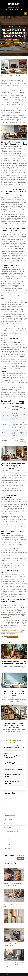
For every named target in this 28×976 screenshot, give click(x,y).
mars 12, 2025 (6, 76)
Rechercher (20, 858)
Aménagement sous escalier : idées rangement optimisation (14, 725)
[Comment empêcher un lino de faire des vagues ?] (14, 895)
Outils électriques (8, 827)
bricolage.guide (14, 8)
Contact (13, 974)
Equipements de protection (10, 807)
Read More (13, 651)
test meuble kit (11, 633)
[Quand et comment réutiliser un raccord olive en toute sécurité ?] (14, 874)
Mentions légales (5, 974)
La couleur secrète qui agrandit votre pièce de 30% (14, 693)
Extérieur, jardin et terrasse (10, 811)
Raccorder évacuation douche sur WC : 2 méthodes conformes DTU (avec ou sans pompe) (14, 964)
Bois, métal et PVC (8, 798)
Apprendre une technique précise (12, 775)
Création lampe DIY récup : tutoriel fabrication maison (14, 662)
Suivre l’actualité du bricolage (13, 769)
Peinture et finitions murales (11, 831)
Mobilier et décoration (18, 42)
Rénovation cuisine (8, 835)
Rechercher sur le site (14, 855)
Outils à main (7, 823)
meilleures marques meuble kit (14, 632)
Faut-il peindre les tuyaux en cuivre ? (13, 925)
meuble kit (3, 633)
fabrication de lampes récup (8, 616)
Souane (13, 76)
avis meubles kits (8, 630)
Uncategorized (7, 848)
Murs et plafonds (8, 819)
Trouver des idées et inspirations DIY (11, 763)
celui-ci (3, 593)
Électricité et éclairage (9, 802)
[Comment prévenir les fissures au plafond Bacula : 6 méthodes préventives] (14, 935)
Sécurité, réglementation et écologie (13, 844)
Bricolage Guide (20, 257)
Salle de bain (7, 840)
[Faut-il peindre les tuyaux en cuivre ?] (14, 916)
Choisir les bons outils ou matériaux (12, 782)
